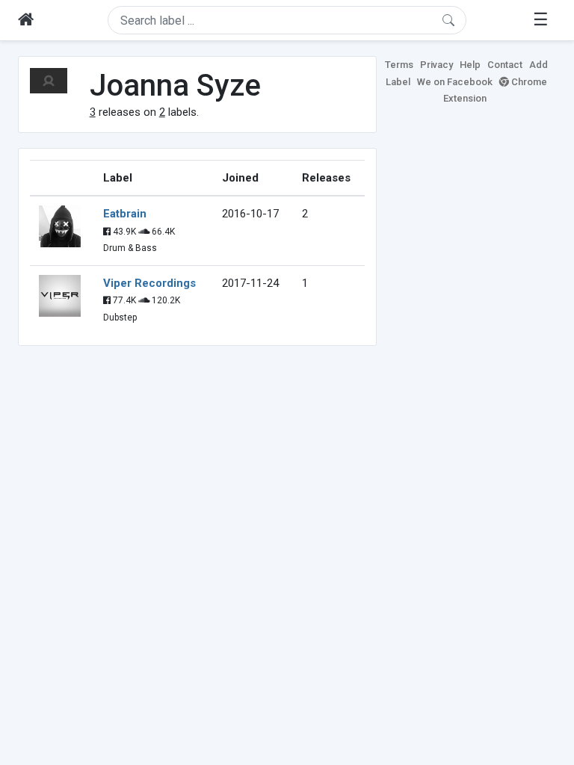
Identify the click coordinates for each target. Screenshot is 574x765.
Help (470, 64)
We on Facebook (455, 81)
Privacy (436, 64)
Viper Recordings (149, 283)
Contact (504, 64)
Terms (399, 64)
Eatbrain (124, 213)
